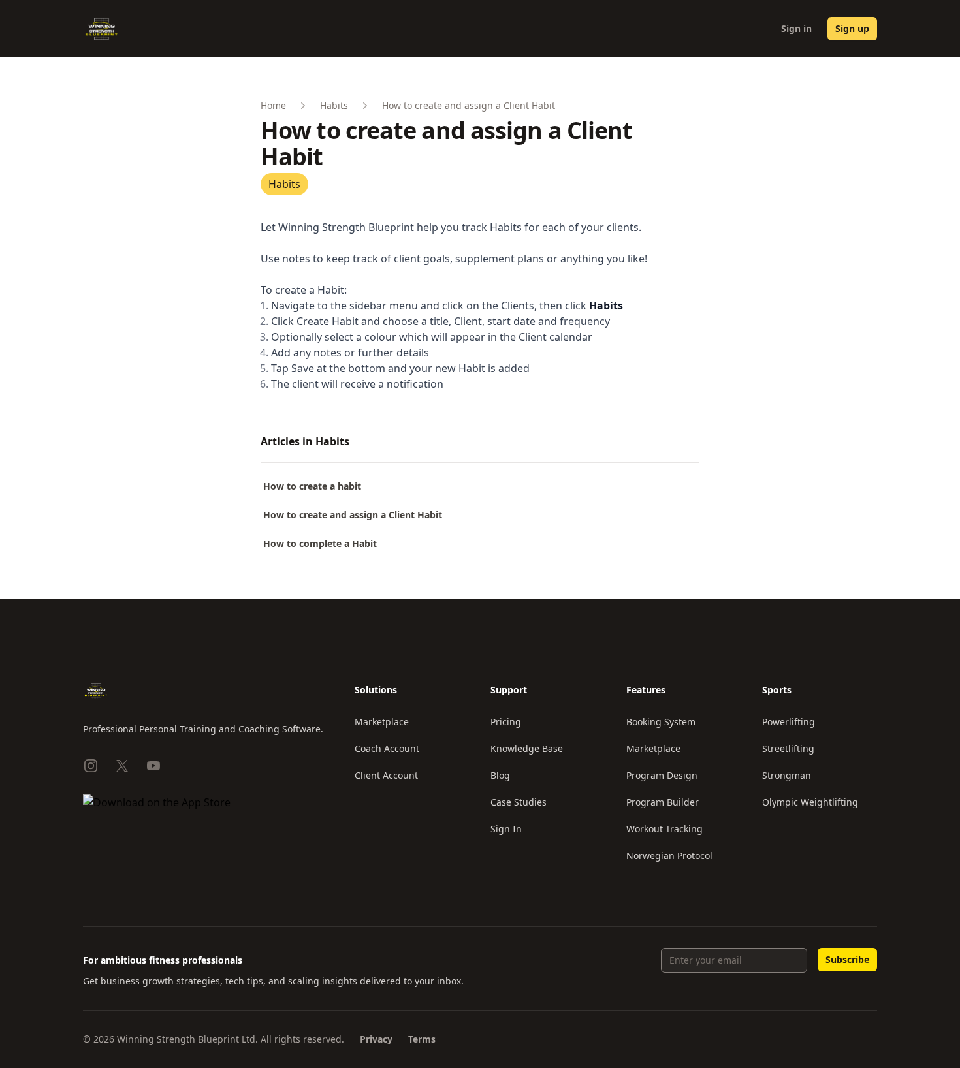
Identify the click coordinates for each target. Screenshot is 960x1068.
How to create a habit (312, 486)
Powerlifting (788, 721)
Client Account (386, 775)
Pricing (505, 721)
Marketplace (382, 721)
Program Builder (662, 802)
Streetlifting (788, 748)
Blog (500, 775)
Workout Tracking (664, 829)
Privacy (376, 1039)
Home (273, 105)
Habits (334, 105)
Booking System (661, 721)
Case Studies (518, 802)
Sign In (506, 829)
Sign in (796, 28)
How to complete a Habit (320, 543)
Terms (422, 1039)
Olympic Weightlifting (810, 802)
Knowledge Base (526, 748)
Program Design (661, 775)
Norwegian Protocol (669, 855)
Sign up (852, 28)
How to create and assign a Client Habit (352, 515)
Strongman (786, 775)
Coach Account (387, 748)
